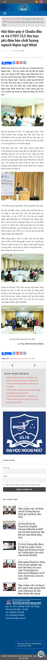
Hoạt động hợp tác (24, 521)
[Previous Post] (12, 365)
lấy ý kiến (31, 358)
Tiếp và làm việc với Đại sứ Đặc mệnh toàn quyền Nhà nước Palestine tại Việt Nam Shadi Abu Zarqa (31, 589)
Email (5, 476)
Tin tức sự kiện (23, 506)
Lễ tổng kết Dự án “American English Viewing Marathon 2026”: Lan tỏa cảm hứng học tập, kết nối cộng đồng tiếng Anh (31, 530)
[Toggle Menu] (4, 13)
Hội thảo (25, 358)
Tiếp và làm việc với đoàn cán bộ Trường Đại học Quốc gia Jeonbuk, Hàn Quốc (30, 512)
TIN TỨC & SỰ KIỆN (13, 19)
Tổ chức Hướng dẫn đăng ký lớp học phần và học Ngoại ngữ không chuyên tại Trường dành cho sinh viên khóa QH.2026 (31, 550)
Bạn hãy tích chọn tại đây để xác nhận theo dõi (22, 485)
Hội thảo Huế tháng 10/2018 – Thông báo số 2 (22, 396)
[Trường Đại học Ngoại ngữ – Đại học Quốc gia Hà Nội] (23, 7)
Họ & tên (6, 468)
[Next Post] (35, 365)
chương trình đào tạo (16, 358)
